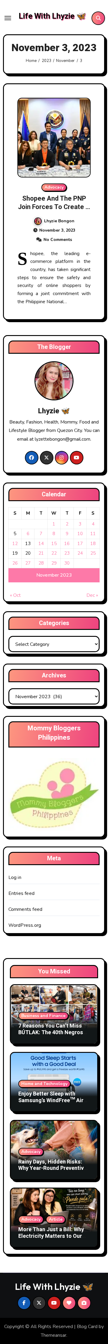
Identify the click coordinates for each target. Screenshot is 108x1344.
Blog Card (87, 1326)
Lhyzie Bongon (59, 221)
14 (41, 544)
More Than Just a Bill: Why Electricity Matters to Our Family (51, 1236)
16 (67, 544)
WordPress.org (24, 925)
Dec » (92, 595)
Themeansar (53, 1335)
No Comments (58, 239)
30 (67, 563)
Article (55, 1219)
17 (80, 544)
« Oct (15, 595)
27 (28, 563)
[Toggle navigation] (8, 18)
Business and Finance (43, 1016)
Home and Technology (44, 1084)
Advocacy (54, 187)
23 (67, 553)
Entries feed (21, 893)
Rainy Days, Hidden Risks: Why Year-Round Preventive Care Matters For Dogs (52, 1168)
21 (41, 553)
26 (15, 563)
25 (93, 553)
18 (93, 544)
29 (54, 563)
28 (41, 563)
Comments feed (25, 909)
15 (54, 544)
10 (80, 534)
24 (80, 553)
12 (15, 544)
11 (93, 534)
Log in (14, 877)
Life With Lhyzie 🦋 (52, 16)
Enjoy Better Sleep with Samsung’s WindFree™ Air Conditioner (50, 1100)
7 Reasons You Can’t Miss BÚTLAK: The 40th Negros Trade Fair (50, 1032)
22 (54, 553)
